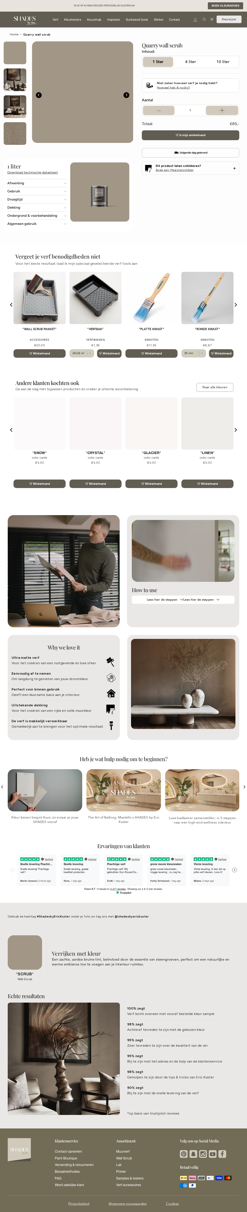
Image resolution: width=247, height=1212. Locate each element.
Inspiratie (113, 19)
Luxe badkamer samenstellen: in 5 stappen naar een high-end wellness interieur (202, 828)
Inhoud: (148, 51)
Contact (174, 19)
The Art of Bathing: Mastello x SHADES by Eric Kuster (124, 827)
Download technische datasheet (32, 172)
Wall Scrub (124, 1166)
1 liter (158, 62)
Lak (119, 1172)
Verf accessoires (128, 1192)
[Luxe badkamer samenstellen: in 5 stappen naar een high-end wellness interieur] (202, 798)
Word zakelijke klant (69, 1192)
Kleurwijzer (229, 19)
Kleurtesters (72, 19)
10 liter (223, 62)
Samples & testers (130, 1186)
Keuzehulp (94, 19)
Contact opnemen (68, 1159)
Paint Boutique (66, 1166)
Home (14, 34)
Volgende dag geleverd (193, 152)
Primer (121, 1179)
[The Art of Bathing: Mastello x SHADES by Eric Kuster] (123, 798)
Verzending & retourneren (74, 1172)
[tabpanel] (82, 92)
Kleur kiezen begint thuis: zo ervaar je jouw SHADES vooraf (45, 827)
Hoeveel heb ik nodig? (173, 87)
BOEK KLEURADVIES (225, 5)
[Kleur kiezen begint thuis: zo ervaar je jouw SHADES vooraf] (45, 798)
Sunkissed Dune (137, 19)
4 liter (190, 62)
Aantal (147, 100)
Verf (55, 19)
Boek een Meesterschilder (175, 170)
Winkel (158, 19)
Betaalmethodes (67, 1179)
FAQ (58, 1186)
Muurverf (123, 1159)
